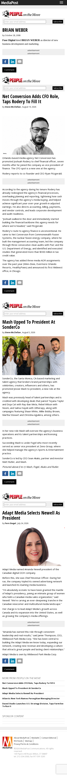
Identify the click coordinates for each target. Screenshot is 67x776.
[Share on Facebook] (5, 61)
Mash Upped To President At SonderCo (21, 688)
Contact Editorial (48, 738)
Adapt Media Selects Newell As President (23, 693)
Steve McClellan (13, 107)
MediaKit (35, 738)
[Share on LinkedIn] (12, 61)
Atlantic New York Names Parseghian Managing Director (31, 698)
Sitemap (28, 741)
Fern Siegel (10, 523)
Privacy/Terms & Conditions (26, 744)
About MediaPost (21, 738)
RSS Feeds (18, 741)
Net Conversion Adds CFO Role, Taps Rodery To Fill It (28, 683)
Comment (9, 69)
